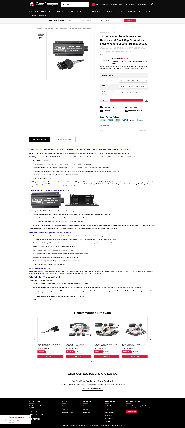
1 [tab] (91, 361)
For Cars (33, 12)
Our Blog (86, 409)
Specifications (64, 140)
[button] (146, 100)
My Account (65, 406)
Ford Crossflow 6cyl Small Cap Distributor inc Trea (49, 345)
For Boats (46, 12)
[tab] (39, 139)
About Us (96, 12)
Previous (35, 339)
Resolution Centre (67, 412)
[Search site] (63, 4)
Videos (32, 15)
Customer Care (133, 12)
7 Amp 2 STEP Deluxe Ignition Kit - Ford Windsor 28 (106, 345)
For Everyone (75, 12)
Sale (87, 12)
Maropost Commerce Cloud (113, 425)
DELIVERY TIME (105, 125)
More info (125, 58)
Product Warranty (110, 406)
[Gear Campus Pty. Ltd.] (43, 4)
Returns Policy (109, 415)
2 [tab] (93, 361)
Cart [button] (154, 4)
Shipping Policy (109, 412)
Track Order (65, 409)
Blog (120, 12)
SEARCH (129, 20)
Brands (42, 15)
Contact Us (109, 12)
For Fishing (59, 12)
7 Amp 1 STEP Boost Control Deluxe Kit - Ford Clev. (76, 345)
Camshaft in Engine (107, 80)
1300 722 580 (102, 4)
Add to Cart (127, 100)
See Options (78, 356)
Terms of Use (109, 418)
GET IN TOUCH (131, 412)
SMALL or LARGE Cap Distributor (108, 93)
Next (150, 339)
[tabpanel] (50, 337)
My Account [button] (143, 4)
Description (39, 140)
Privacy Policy (109, 409)
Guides (147, 12)
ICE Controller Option (107, 86)
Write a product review (93, 388)
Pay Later (108, 421)
